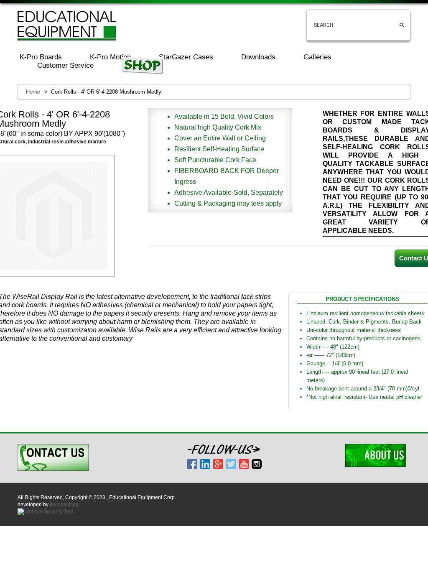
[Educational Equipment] (67, 25)
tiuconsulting (64, 504)
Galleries (317, 57)
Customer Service (65, 65)
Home (33, 92)
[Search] (401, 18)
